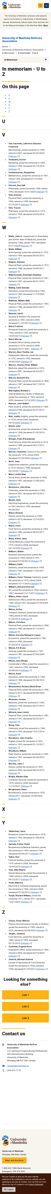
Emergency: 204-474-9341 (13, 1171)
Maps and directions (14, 1160)
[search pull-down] (40, 5)
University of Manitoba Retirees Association (23, 49)
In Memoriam (8, 53)
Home (5, 46)
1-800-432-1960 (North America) (16, 1168)
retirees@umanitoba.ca (18, 1066)
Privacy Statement (35, 1184)
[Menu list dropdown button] (46, 60)
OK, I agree (9, 1189)
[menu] (46, 5)
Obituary (13, 156)
